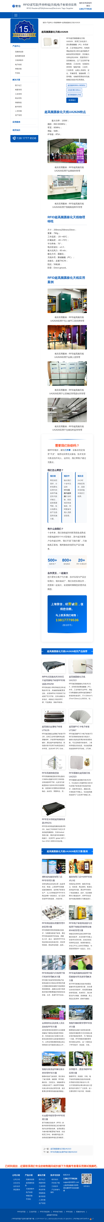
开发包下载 (55, 1183)
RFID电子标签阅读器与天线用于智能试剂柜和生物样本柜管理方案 (80, 927)
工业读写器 (33, 1212)
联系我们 (72, 100)
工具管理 (18, 94)
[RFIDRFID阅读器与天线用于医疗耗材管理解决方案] (53, 962)
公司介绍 (16, 1179)
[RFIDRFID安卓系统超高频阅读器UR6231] (53, 808)
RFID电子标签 (58, 1212)
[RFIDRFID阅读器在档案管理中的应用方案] (53, 912)
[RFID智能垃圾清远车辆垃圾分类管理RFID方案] (53, 1059)
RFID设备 (69, 1212)
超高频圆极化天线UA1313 (60, 1149)
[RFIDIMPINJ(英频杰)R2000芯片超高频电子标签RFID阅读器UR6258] (53, 666)
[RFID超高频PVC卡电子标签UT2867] (80, 716)
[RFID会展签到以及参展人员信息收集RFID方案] (53, 1012)
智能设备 (18, 69)
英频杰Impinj (80, 1212)
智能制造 (18, 102)
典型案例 (16, 1190)
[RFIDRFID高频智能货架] (53, 762)
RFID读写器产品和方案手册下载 (23, 1219)
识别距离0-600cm (74, 90)
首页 (44, 22)
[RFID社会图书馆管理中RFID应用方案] (53, 1105)
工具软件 (54, 1186)
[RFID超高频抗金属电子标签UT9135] (53, 716)
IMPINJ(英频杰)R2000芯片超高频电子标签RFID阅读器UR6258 (53, 680)
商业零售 (18, 98)
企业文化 (16, 1183)
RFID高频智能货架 (50, 773)
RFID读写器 (21, 1212)
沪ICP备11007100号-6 (81, 1219)
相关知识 (16, 130)
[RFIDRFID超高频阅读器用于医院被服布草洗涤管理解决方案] (80, 962)
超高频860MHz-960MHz (76, 85)
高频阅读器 (19, 52)
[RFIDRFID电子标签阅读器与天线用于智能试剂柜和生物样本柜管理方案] (80, 912)
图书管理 (18, 107)
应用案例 (16, 122)
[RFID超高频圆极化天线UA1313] (80, 666)
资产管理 (18, 115)
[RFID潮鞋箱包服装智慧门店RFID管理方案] (53, 866)
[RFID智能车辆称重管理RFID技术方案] (80, 1012)
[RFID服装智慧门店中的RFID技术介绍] (80, 866)
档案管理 (18, 90)
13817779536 (67, 620)
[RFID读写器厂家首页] (16, 6)
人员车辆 (18, 111)
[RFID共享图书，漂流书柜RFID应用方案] (80, 1059)
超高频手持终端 (52, 1215)
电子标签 (18, 64)
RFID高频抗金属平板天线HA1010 (63, 1152)
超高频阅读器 (20, 56)
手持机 (17, 73)
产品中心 (50, 22)
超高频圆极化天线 (74, 95)
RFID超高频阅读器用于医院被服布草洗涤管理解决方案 (80, 976)
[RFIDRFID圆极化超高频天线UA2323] (80, 762)
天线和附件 (19, 60)
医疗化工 (18, 85)
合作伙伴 (16, 1186)
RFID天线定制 (45, 1212)
